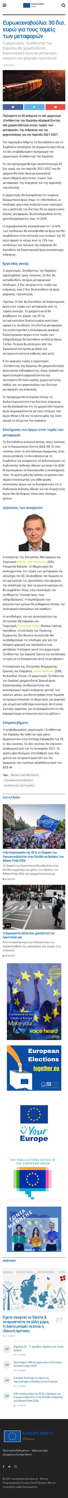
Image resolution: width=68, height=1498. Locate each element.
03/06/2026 (9, 956)
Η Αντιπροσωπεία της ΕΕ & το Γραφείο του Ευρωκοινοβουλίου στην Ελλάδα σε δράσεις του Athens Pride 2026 (33, 856)
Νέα (8, 845)
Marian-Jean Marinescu (32, 562)
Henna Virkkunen (43, 671)
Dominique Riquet (29, 626)
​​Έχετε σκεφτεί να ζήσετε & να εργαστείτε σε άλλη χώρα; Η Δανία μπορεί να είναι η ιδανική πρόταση (26, 1324)
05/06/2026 (9, 879)
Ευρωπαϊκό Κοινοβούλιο (19, 780)
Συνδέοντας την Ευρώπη (19, 785)
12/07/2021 (9, 65)
